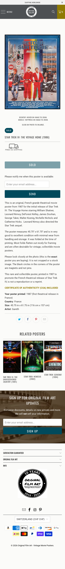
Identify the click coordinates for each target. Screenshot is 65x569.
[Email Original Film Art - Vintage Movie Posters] (24, 510)
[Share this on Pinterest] (36, 319)
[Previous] (7, 72)
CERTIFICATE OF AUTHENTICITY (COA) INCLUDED (31, 287)
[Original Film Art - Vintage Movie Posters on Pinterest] (40, 510)
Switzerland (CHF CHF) (30, 519)
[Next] (57, 72)
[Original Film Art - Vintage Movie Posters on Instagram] (35, 510)
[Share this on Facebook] (27, 319)
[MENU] (1, 12)
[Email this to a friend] (44, 319)
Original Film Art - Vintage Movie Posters (35, 545)
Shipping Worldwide (32, 2)
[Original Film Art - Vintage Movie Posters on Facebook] (29, 510)
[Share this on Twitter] (19, 319)
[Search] (53, 12)
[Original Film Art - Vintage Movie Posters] (31, 12)
